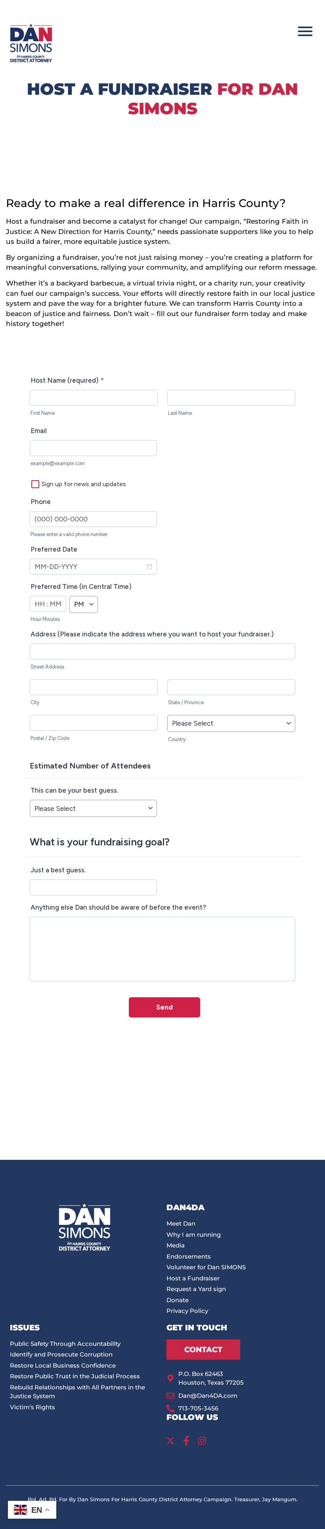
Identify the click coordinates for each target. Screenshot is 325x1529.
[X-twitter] (170, 1441)
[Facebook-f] (186, 1441)
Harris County (257, 303)
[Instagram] (202, 1441)
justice (130, 241)
